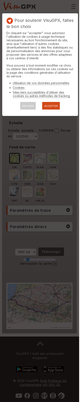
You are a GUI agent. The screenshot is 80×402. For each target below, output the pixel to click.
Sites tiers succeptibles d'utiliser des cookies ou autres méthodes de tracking (41, 94)
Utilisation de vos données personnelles (41, 83)
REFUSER (28, 105)
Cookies (19, 87)
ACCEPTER (51, 105)
